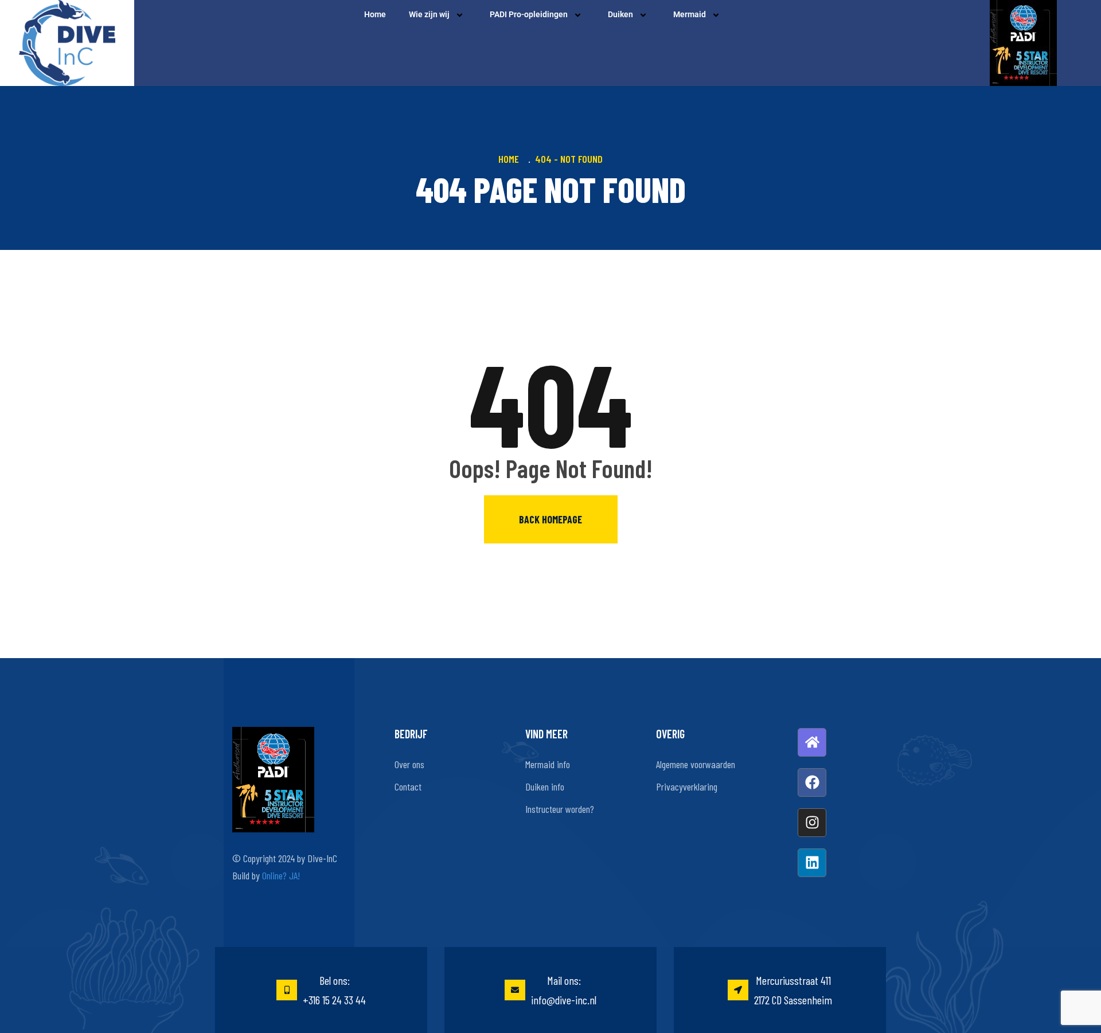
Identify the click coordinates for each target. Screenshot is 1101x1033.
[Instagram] (812, 822)
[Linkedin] (812, 862)
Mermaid (689, 14)
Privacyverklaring (686, 786)
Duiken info (544, 786)
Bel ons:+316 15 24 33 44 (334, 990)
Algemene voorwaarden (695, 764)
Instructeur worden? (559, 809)
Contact (408, 786)
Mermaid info (547, 764)
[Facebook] (812, 782)
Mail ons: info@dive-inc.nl (563, 990)
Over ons (409, 764)
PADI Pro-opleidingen (529, 14)
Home (375, 14)
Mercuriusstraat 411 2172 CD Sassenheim (793, 990)
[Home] (812, 742)
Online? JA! (281, 875)
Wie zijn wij (429, 14)
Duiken (620, 14)
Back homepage (550, 519)
